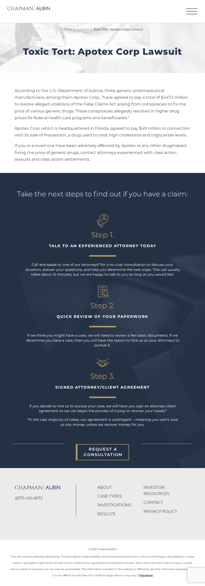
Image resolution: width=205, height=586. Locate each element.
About (104, 487)
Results (106, 514)
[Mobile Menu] (192, 11)
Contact (153, 502)
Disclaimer (146, 575)
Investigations (114, 505)
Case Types (109, 496)
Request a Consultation (103, 452)
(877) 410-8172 (28, 498)
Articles (83, 29)
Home (67, 29)
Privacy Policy (160, 511)
